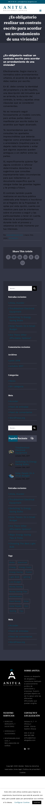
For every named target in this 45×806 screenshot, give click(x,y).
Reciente (22, 438)
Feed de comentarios (21, 412)
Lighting (26, 577)
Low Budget (15, 582)
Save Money (15, 601)
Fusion (29, 572)
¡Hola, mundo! (17, 303)
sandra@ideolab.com (14, 235)
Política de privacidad (31, 769)
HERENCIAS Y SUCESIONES (10, 732)
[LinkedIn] (25, 749)
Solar (26, 601)
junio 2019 (15, 360)
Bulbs (12, 562)
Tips (21, 611)
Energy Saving (16, 572)
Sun (26, 606)
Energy (12, 567)
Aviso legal (18, 769)
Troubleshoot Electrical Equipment (22, 450)
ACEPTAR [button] (37, 802)
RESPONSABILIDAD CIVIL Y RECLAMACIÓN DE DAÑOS (12, 742)
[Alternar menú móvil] (40, 10)
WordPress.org (17, 418)
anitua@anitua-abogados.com (27, 2)
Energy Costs (25, 567)
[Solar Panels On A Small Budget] (11, 476)
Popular (13, 438)
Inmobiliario (13, 238)
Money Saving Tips (18, 591)
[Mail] (28, 749)
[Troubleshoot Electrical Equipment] (11, 451)
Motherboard (15, 596)
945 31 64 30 (12, 2)
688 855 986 (29, 735)
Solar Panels (15, 606)
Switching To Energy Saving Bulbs (26, 463)
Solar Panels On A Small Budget (24, 474)
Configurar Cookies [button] (21, 802)
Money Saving (15, 586)
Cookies (22, 772)
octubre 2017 (16, 366)
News (13, 381)
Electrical (22, 562)
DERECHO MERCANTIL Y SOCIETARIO (10, 724)
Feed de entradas (19, 406)
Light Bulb (14, 577)
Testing (12, 611)
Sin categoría (16, 386)
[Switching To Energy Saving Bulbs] (11, 464)
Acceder (14, 401)
